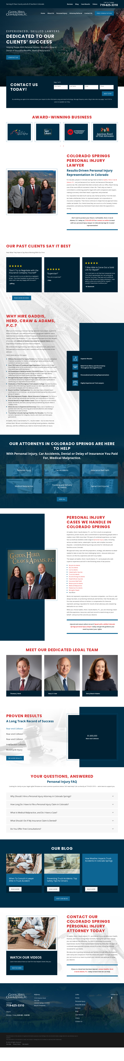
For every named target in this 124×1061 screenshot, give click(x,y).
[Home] (16, 13)
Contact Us (13, 57)
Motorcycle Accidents (76, 583)
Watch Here (16, 968)
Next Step (108, 94)
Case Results (85, 4)
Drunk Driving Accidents (77, 577)
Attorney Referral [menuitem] (76, 13)
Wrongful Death (74, 590)
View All (62, 499)
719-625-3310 (109, 5)
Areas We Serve (80, 1005)
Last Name (73, 86)
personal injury (99, 540)
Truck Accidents (74, 574)
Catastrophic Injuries (75, 572)
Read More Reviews (21, 298)
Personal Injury (80, 1001)
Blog (77, 4)
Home (77, 998)
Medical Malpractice (75, 586)
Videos (95, 4)
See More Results (15, 758)
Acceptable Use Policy (64, 102)
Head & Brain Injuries (76, 579)
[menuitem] (8, 1044)
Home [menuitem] (43, 13)
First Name (58, 86)
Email (86, 86)
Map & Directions (39, 1005)
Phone (102, 86)
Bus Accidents (73, 568)
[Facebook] (112, 998)
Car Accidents (73, 570)
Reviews (70, 4)
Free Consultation (104, 13)
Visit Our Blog (62, 899)
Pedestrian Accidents (75, 588)
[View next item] (63, 146)
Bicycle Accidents (74, 565)
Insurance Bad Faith (75, 581)
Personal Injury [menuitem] (61, 13)
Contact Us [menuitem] (88, 13)
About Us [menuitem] (50, 13)
